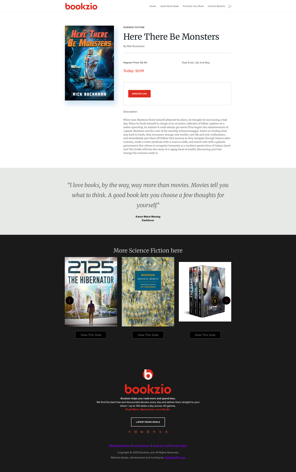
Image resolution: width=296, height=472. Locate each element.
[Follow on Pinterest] (154, 431)
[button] (226, 301)
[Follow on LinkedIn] (141, 431)
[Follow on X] (160, 431)
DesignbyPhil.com (174, 457)
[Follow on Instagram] (135, 431)
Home (153, 6)
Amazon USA (139, 93)
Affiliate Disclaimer (120, 445)
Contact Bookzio (216, 6)
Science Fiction (133, 27)
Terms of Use (160, 445)
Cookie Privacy (141, 445)
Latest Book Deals (169, 6)
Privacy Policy (179, 445)
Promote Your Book (193, 6)
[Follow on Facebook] (129, 431)
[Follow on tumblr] (166, 431)
